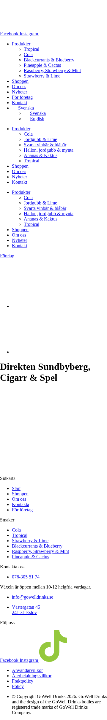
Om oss (19, 86)
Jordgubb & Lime (40, 139)
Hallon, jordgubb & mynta (48, 150)
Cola (28, 54)
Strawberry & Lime (42, 75)
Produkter (21, 43)
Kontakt (19, 102)
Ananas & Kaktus (40, 155)
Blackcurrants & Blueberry (49, 59)
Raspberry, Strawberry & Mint (52, 70)
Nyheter (19, 91)
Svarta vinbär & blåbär (45, 144)
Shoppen (20, 81)
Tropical (31, 49)
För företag (22, 97)
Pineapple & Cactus (42, 65)
